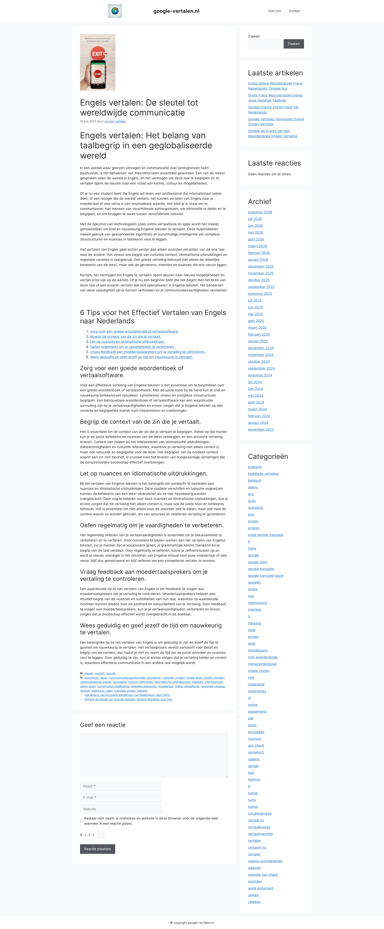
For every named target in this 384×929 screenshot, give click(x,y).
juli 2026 (255, 219)
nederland (256, 684)
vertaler (254, 854)
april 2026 (256, 239)
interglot (254, 610)
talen (109, 690)
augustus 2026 (260, 212)
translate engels (124, 690)
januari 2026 (258, 260)
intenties (197, 682)
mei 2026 (255, 232)
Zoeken (254, 36)
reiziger (85, 690)
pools (252, 725)
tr (249, 786)
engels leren (194, 677)
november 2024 (261, 355)
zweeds (254, 902)
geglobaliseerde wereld (95, 682)
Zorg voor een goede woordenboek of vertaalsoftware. (134, 331)
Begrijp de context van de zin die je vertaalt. (125, 337)
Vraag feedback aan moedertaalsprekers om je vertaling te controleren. (148, 352)
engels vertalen (214, 677)
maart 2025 (257, 328)
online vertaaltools (187, 686)
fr (249, 542)
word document (260, 888)
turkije (253, 793)
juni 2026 (255, 226)
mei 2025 (255, 314)
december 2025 (261, 266)
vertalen (142, 690)
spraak (253, 766)
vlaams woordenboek (265, 861)
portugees (256, 732)
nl (249, 698)
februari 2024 (259, 416)
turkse (253, 807)
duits (252, 501)
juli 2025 (255, 300)
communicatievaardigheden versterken (135, 677)
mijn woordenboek (263, 657)
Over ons (274, 11)
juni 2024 (255, 389)
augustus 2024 (260, 375)
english (100, 673)
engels (89, 673)
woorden (255, 881)
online (253, 705)
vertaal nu (256, 820)
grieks (253, 589)
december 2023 (261, 430)
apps (103, 677)
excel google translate (265, 535)
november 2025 (260, 273)
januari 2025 (258, 341)
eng (251, 514)
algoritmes (92, 677)
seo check (256, 746)
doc (251, 494)
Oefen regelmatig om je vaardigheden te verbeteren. (132, 347)
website (254, 868)
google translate (261, 569)
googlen (254, 582)
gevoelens (120, 682)
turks (252, 800)
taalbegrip (98, 690)
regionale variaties (213, 686)
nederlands (257, 691)
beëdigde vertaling (263, 474)
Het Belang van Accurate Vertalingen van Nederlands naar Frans (127, 695)
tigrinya (254, 779)
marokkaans (258, 650)
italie (252, 630)
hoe (251, 596)
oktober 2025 (259, 280)
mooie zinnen (258, 671)
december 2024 (261, 348)
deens (253, 487)
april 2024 (256, 402)
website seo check (263, 875)
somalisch (256, 752)
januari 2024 (258, 423)
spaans (254, 759)
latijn (252, 644)
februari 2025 (259, 334)
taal (251, 773)
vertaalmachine (260, 834)
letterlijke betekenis (144, 686)
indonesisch (257, 603)
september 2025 (261, 287)
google (111, 673)
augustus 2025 (260, 294)
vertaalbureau (259, 827)
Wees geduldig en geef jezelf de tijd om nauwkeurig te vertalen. (141, 357)
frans (252, 548)
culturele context (174, 677)
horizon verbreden (140, 682)
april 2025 (256, 321)
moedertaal (165, 686)
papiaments (257, 712)
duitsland (255, 508)
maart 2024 (257, 409)
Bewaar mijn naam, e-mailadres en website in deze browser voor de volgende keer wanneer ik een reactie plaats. (151, 820)
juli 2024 (255, 382)
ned (251, 678)
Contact (294, 11)
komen (253, 637)
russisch (254, 739)
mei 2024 (255, 396)
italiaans (254, 623)
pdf (250, 718)
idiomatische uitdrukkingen (172, 682)
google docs (258, 562)
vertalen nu (257, 847)
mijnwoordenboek (262, 664)
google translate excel (265, 576)
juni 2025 (255, 307)
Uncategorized (260, 813)
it (249, 616)
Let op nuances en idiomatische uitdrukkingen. (127, 342)
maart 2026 (257, 246)
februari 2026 (259, 253)
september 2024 (261, 368)
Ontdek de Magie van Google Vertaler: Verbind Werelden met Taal (128, 699)
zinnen (253, 895)
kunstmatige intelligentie (113, 686)
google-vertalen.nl (176, 11)
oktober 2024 (259, 362)
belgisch (254, 480)
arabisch (255, 467)
